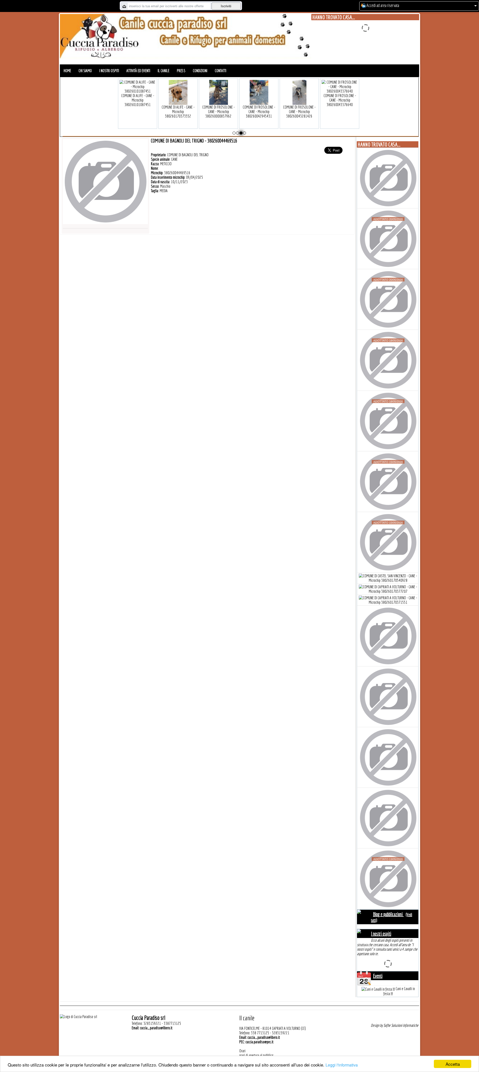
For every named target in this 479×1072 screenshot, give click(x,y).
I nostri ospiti (109, 70)
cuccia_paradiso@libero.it (156, 1028)
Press (181, 70)
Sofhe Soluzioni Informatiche (400, 1025)
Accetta (453, 1064)
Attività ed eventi (138, 70)
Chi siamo (85, 70)
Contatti (220, 70)
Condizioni (200, 70)
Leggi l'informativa (342, 1065)
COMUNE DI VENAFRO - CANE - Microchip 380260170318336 (340, 100)
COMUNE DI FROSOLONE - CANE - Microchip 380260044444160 (178, 100)
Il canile (163, 70)
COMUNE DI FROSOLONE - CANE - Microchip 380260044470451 (259, 100)
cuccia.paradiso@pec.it (259, 1042)
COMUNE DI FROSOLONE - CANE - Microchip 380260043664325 (137, 100)
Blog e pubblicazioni (388, 914)
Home (67, 70)
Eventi (377, 976)
